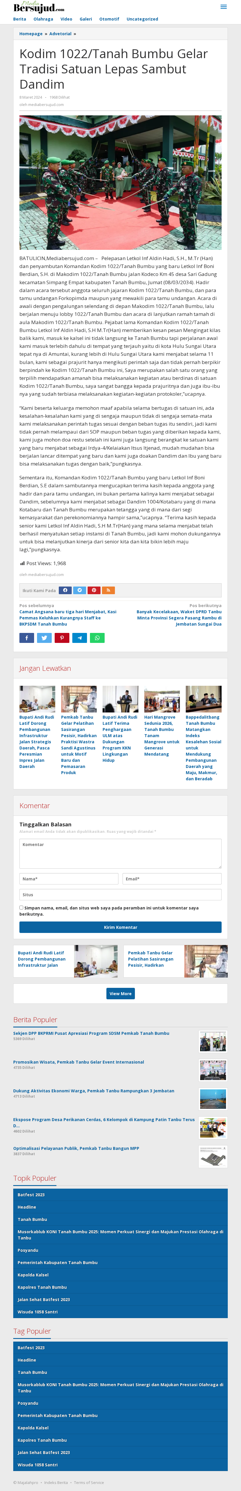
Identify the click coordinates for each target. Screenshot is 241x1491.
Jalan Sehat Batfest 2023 (44, 1299)
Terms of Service (89, 1482)
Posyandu (28, 1250)
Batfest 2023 (31, 1194)
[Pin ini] (62, 638)
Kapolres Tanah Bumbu (42, 1287)
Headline (27, 1207)
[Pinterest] (94, 590)
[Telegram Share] (79, 638)
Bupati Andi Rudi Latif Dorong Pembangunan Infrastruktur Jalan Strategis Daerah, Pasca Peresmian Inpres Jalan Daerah (36, 741)
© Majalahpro (25, 1482)
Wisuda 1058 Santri (38, 1312)
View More (121, 993)
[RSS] (108, 590)
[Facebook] (65, 590)
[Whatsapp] (97, 638)
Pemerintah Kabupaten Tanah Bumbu (58, 1262)
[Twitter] (79, 590)
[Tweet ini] (44, 638)
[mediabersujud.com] (39, 6)
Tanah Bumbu (32, 1219)
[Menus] (224, 7)
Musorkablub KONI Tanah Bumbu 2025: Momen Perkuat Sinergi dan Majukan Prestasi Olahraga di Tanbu (120, 1235)
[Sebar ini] (26, 638)
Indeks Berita (56, 1482)
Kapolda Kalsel (33, 1275)
